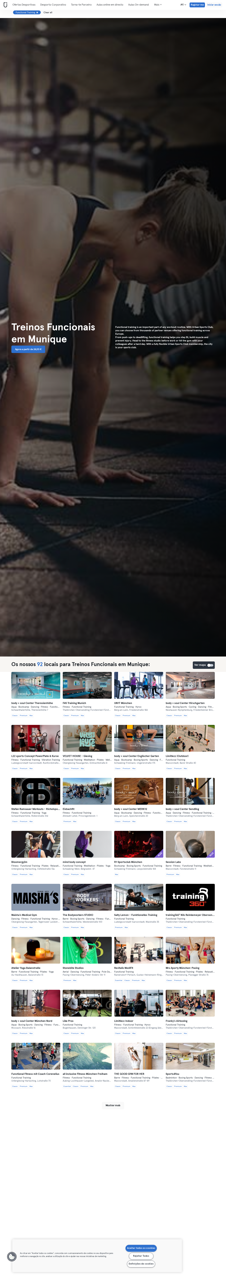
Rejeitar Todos (141, 1256)
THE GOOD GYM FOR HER (129, 1074)
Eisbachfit (68, 809)
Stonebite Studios (73, 968)
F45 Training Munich (74, 703)
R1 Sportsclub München (128, 862)
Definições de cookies (141, 1264)
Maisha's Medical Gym (24, 915)
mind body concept (74, 862)
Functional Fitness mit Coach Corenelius (35, 1074)
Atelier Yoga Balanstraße (25, 968)
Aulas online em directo (110, 5)
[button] (12, 1257)
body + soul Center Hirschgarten (185, 703)
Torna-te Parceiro (81, 5)
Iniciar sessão (214, 5)
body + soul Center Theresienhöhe (32, 703)
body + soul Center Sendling (182, 809)
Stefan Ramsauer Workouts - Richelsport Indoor (35, 809)
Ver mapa (210, 665)
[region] (97, 1255)
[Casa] (5, 5)
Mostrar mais (113, 1105)
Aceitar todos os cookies (141, 1248)
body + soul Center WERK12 (130, 809)
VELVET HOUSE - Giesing (77, 756)
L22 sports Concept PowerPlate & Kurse (35, 756)
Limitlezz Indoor (123, 1021)
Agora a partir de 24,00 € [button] (28, 349)
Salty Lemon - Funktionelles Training (135, 915)
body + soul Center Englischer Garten (136, 756)
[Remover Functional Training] (37, 12)
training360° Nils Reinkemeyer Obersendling (190, 915)
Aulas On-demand (138, 5)
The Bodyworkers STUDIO (78, 915)
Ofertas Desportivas (23, 5)
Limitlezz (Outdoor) (177, 756)
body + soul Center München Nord (31, 1021)
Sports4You (172, 1074)
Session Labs (173, 862)
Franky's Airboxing (176, 1021)
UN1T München (123, 703)
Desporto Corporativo (53, 5)
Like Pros (68, 1021)
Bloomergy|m (19, 862)
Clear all (48, 12)
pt (182, 5)
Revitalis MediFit (123, 968)
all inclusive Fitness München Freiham (85, 1074)
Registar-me (197, 5)
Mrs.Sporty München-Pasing (182, 968)
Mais (157, 5)
